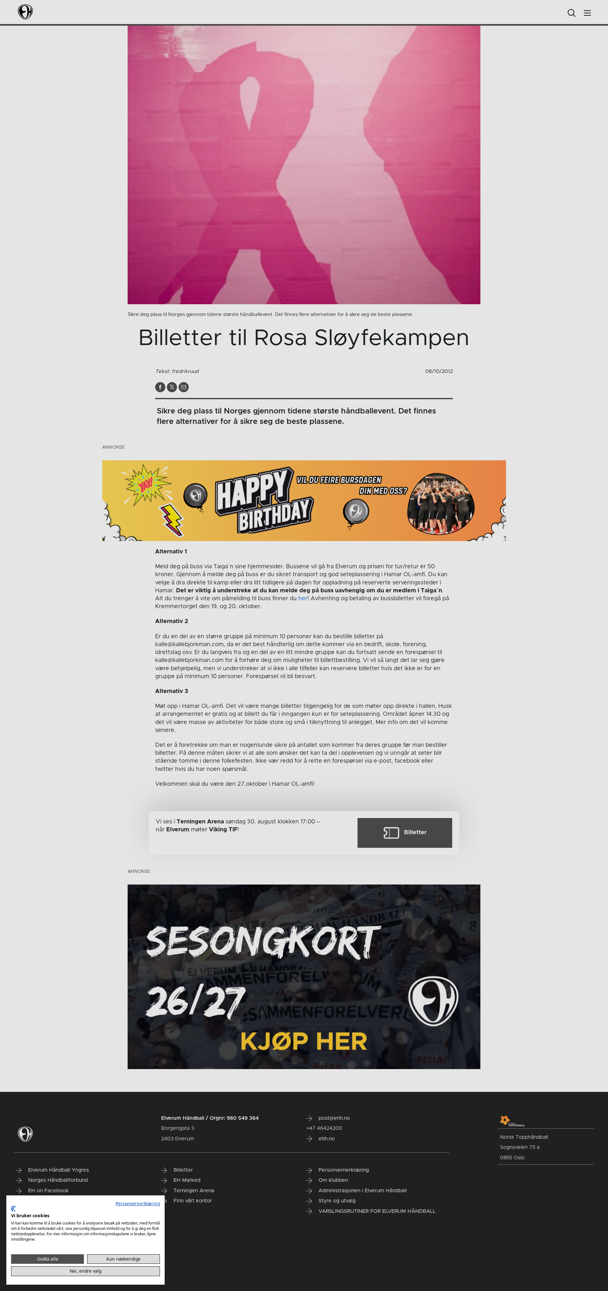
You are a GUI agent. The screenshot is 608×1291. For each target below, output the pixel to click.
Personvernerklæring (138, 1203)
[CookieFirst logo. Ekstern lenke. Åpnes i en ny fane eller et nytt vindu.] (13, 1209)
